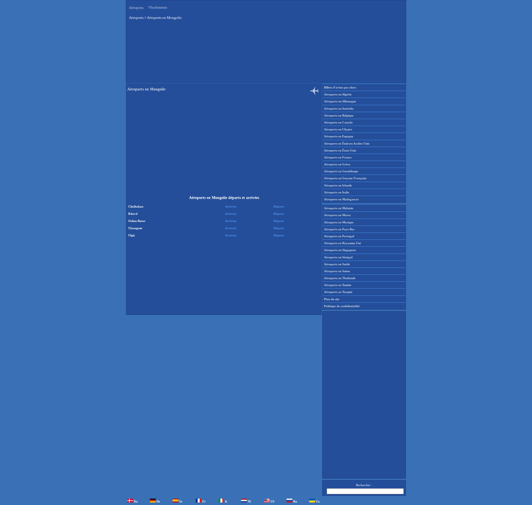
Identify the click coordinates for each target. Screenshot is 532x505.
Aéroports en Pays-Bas (339, 229)
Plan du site (331, 299)
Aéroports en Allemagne (340, 101)
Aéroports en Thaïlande (339, 278)
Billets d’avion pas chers (340, 87)
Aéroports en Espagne (338, 136)
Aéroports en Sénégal (338, 257)
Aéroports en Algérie (338, 94)
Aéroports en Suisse (337, 271)
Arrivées (230, 206)
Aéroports (136, 8)
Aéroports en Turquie (338, 292)
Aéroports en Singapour (340, 250)
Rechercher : (364, 485)
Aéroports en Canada (338, 122)
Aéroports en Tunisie (337, 285)
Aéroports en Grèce (337, 164)
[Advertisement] (223, 52)
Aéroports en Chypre (338, 129)
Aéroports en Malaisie (338, 208)
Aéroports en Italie (336, 192)
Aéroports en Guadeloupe (341, 171)
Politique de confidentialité (342, 306)
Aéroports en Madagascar (341, 199)
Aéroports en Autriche (339, 108)
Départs (278, 206)
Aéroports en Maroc (337, 215)
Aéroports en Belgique (339, 115)
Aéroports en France (338, 157)
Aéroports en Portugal (339, 236)
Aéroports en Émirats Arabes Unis (346, 143)
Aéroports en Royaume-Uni (342, 243)
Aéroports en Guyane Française (345, 178)
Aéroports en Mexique (339, 222)
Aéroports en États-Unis (340, 150)
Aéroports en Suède (337, 264)
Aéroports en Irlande (338, 185)
